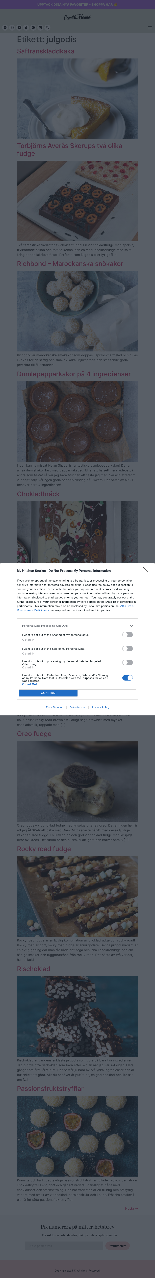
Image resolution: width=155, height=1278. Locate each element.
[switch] (127, 634)
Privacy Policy (100, 707)
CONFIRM (48, 692)
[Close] (147, 571)
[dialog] (77, 639)
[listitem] (77, 626)
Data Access (77, 707)
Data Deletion (54, 707)
